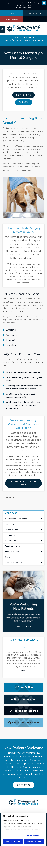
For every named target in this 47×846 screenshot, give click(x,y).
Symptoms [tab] (11, 329)
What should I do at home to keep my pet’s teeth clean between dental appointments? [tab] (23, 405)
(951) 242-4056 (24, 8)
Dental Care (10, 535)
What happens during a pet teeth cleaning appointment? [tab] (21, 395)
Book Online (35, 13)
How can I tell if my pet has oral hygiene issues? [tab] (24, 379)
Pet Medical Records (25, 711)
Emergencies (12, 19)
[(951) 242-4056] (23, 102)
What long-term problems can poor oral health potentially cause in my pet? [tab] (24, 387)
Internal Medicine (12, 530)
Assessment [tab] (11, 335)
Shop (11, 13)
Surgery (8, 557)
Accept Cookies (13, 842)
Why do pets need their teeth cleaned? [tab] (24, 372)
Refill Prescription (25, 699)
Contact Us (23, 785)
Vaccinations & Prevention (16, 519)
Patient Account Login (25, 722)
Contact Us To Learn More (23, 483)
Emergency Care (12, 551)
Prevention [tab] (11, 345)
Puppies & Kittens (12, 546)
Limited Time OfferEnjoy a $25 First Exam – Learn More (23, 38)
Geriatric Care (11, 540)
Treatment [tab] (10, 340)
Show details (33, 836)
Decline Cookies (34, 842)
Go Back (9, 498)
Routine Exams (11, 524)
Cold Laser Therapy (13, 562)
